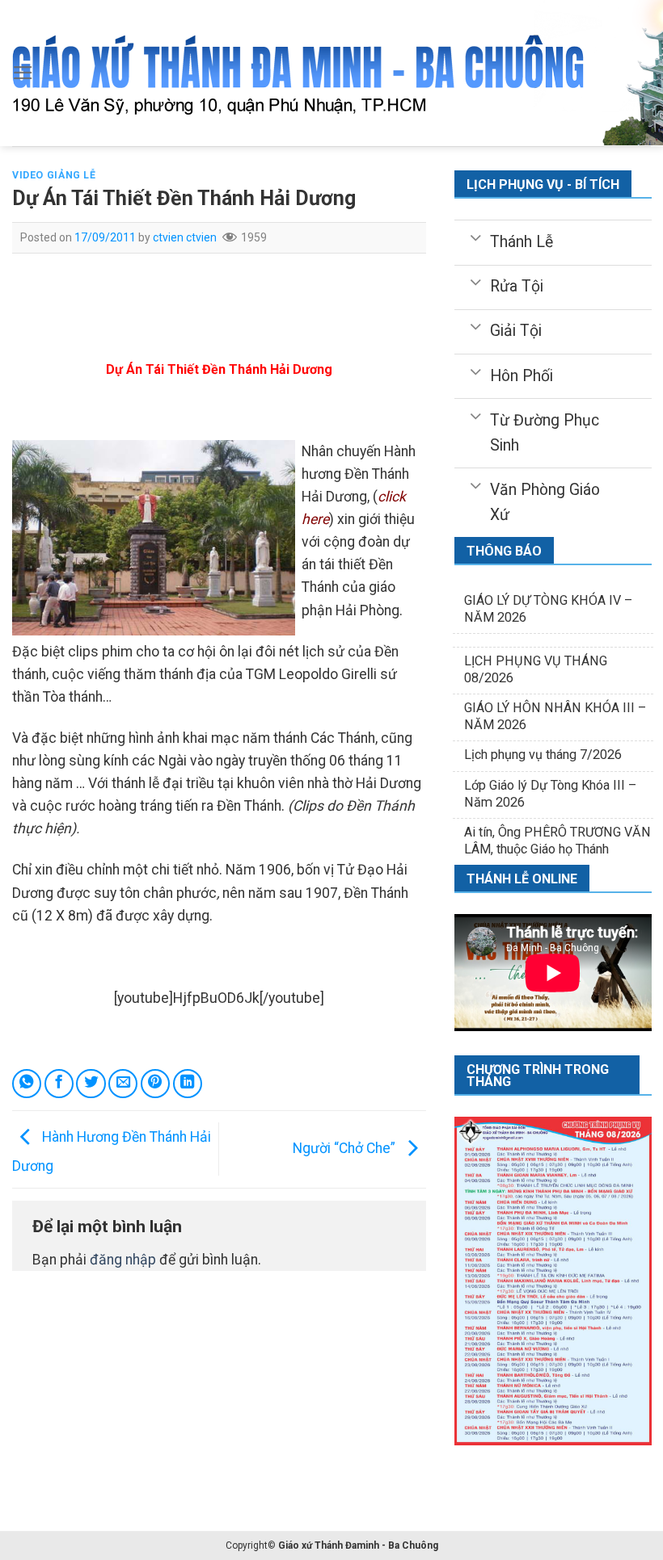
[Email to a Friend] (122, 1083)
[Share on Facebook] (59, 1083)
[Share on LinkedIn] (187, 1083)
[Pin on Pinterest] (155, 1083)
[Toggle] (475, 236)
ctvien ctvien (185, 237)
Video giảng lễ (54, 175)
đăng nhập (123, 1260)
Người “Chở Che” (346, 1148)
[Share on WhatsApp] (26, 1083)
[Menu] (23, 73)
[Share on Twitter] (90, 1083)
